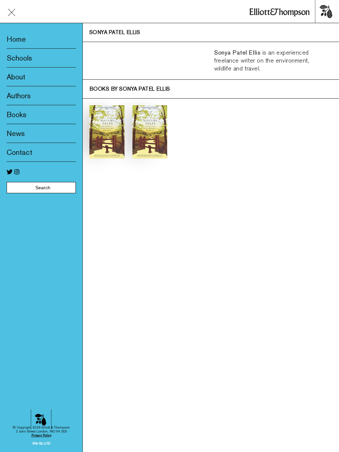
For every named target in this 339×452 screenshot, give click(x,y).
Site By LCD (41, 443)
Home (16, 39)
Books (16, 114)
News (16, 133)
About (16, 76)
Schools (19, 58)
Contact (19, 152)
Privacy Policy (41, 435)
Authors (19, 95)
